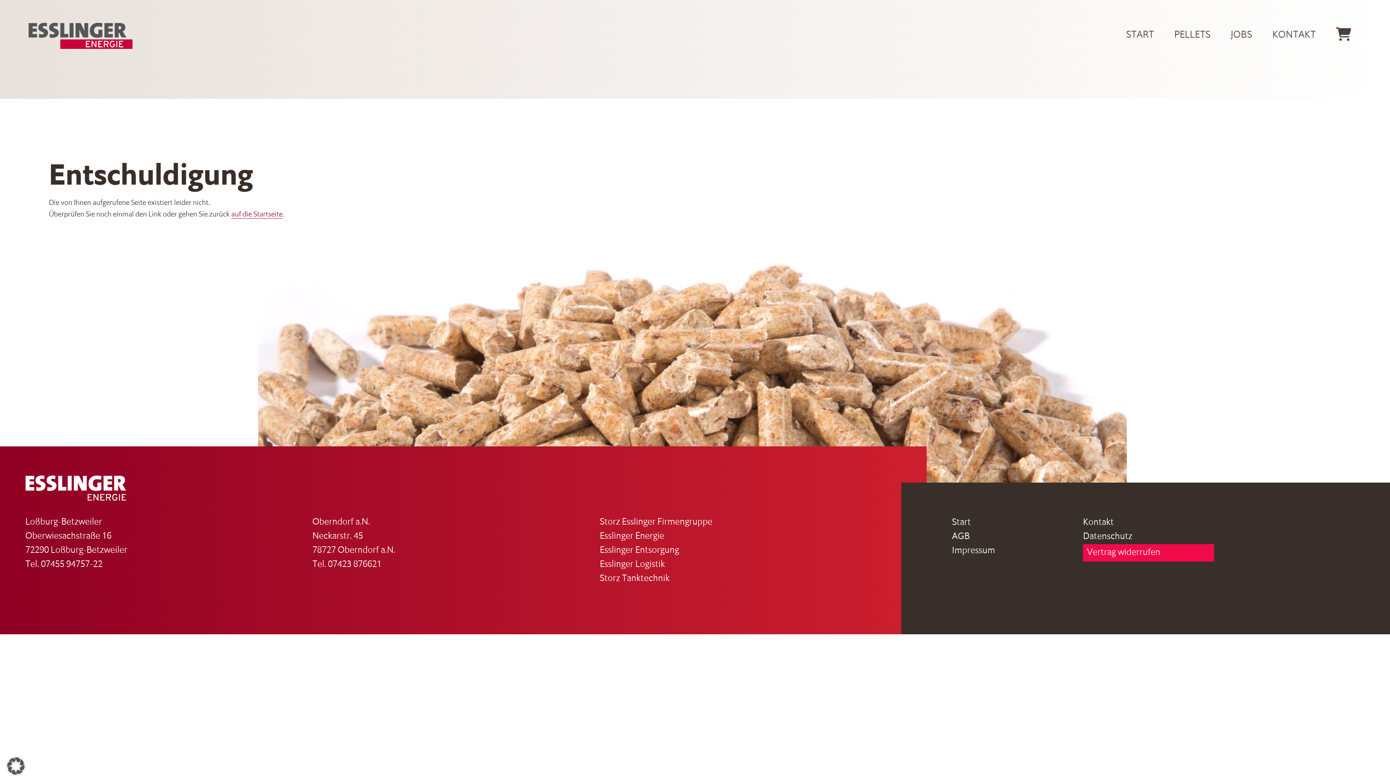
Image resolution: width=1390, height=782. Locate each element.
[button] (16, 766)
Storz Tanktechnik (635, 578)
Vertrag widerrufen (1124, 552)
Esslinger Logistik (632, 564)
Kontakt (1294, 35)
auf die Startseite (257, 214)
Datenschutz (1107, 536)
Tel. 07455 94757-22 (63, 564)
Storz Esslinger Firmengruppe (656, 522)
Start (1140, 35)
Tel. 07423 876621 (347, 564)
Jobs (1241, 35)
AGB (961, 536)
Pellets (1192, 35)
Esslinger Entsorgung (639, 550)
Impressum (973, 550)
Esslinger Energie (632, 536)
